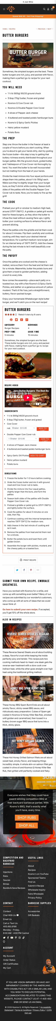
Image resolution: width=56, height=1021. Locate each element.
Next (49, 29)
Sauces (6, 880)
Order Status (9, 960)
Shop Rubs (26, 817)
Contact (7, 911)
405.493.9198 (10, 926)
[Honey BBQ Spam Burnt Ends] (28, 688)
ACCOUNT (8, 948)
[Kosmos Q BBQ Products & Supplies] (11, 9)
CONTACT (8, 903)
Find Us (31, 882)
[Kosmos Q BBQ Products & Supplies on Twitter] (4, 937)
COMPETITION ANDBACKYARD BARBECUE (13, 861)
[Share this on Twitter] (17, 570)
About (31, 866)
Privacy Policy (35, 897)
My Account (9, 956)
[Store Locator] (4, 941)
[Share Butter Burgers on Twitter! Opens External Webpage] (16, 320)
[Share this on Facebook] (24, 570)
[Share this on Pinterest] (31, 570)
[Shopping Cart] (52, 9)
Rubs (5, 876)
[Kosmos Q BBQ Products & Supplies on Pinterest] (16, 937)
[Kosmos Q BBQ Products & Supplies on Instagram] (20, 937)
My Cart (7, 968)
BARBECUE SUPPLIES (39, 903)
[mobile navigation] (4, 9)
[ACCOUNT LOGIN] (48, 9)
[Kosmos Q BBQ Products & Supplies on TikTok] (24, 937)
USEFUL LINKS (35, 858)
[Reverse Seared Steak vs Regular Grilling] (28, 636)
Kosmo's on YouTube (38, 874)
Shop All (27, 825)
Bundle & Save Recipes (14, 888)
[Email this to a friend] (38, 570)
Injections (7, 872)
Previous (41, 29)
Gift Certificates (10, 964)
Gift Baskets (33, 915)
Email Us (7, 919)
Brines (6, 884)
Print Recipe (29, 560)
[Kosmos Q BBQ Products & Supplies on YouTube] (12, 937)
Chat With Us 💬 (11, 915)
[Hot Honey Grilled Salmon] (28, 741)
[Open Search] (44, 9)
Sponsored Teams (37, 878)
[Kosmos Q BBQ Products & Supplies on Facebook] (8, 937)
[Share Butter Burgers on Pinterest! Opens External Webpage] (27, 320)
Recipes (32, 870)
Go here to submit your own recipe (20, 609)
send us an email (32, 1002)
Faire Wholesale (35, 893)
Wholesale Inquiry (36, 889)
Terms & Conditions (23, 1010)
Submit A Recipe (36, 885)
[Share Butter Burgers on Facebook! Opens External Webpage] (21, 320)
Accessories (34, 911)
